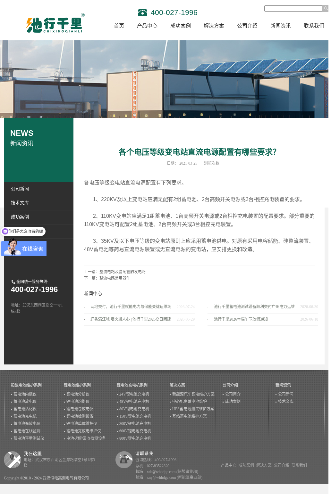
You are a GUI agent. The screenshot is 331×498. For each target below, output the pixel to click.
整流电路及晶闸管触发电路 (122, 272)
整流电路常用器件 (114, 278)
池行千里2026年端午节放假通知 (241, 319)
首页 (119, 26)
